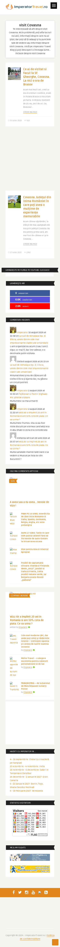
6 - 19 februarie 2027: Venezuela (26, 790)
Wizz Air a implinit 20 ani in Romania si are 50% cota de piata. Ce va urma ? (29, 416)
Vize (13, 481)
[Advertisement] (30, 161)
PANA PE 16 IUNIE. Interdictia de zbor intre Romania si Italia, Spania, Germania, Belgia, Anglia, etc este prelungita (35, 519)
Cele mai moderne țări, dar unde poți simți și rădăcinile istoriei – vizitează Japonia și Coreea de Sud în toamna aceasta (35, 641)
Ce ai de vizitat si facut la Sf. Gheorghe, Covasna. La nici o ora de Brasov (36, 76)
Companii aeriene (19, 595)
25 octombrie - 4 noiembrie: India (27, 766)
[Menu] (54, 5)
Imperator (22, 332)
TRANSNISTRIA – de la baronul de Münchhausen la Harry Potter (35, 686)
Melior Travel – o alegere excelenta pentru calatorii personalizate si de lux (34, 661)
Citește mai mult (30, 112)
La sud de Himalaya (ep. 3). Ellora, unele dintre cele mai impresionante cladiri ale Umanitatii (29, 339)
